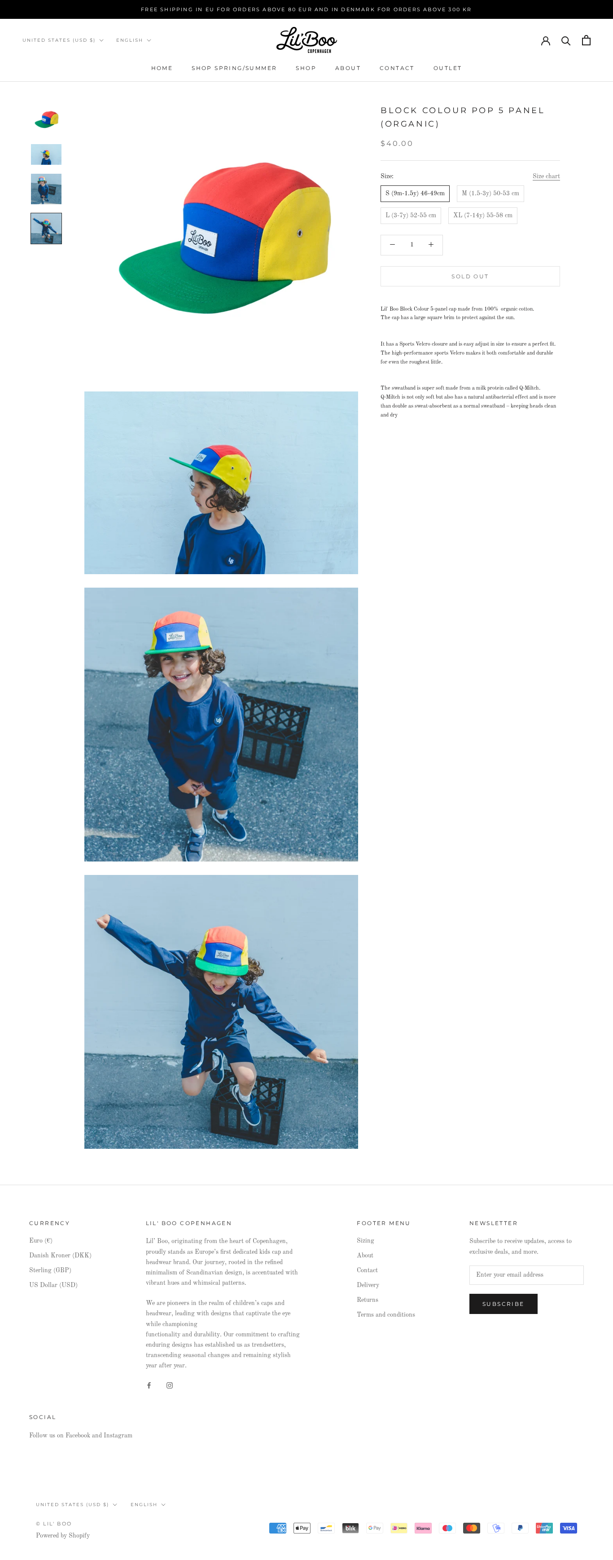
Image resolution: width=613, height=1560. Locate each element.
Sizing (365, 1241)
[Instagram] (169, 1385)
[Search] (566, 40)
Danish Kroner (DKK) (60, 1255)
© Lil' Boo (54, 1523)
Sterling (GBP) (50, 1270)
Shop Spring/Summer (234, 68)
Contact (397, 68)
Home (162, 68)
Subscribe (503, 1304)
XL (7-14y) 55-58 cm (482, 215)
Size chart (546, 176)
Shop (306, 68)
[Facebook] (149, 1385)
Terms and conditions (386, 1315)
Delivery (368, 1285)
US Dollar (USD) (53, 1285)
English (129, 40)
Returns (367, 1300)
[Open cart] (586, 40)
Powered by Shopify (63, 1536)
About (348, 68)
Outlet (447, 68)
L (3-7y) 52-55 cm (410, 215)
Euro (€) (41, 1241)
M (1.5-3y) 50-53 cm (490, 193)
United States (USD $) (59, 40)
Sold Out (470, 275)
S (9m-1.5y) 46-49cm (415, 193)
